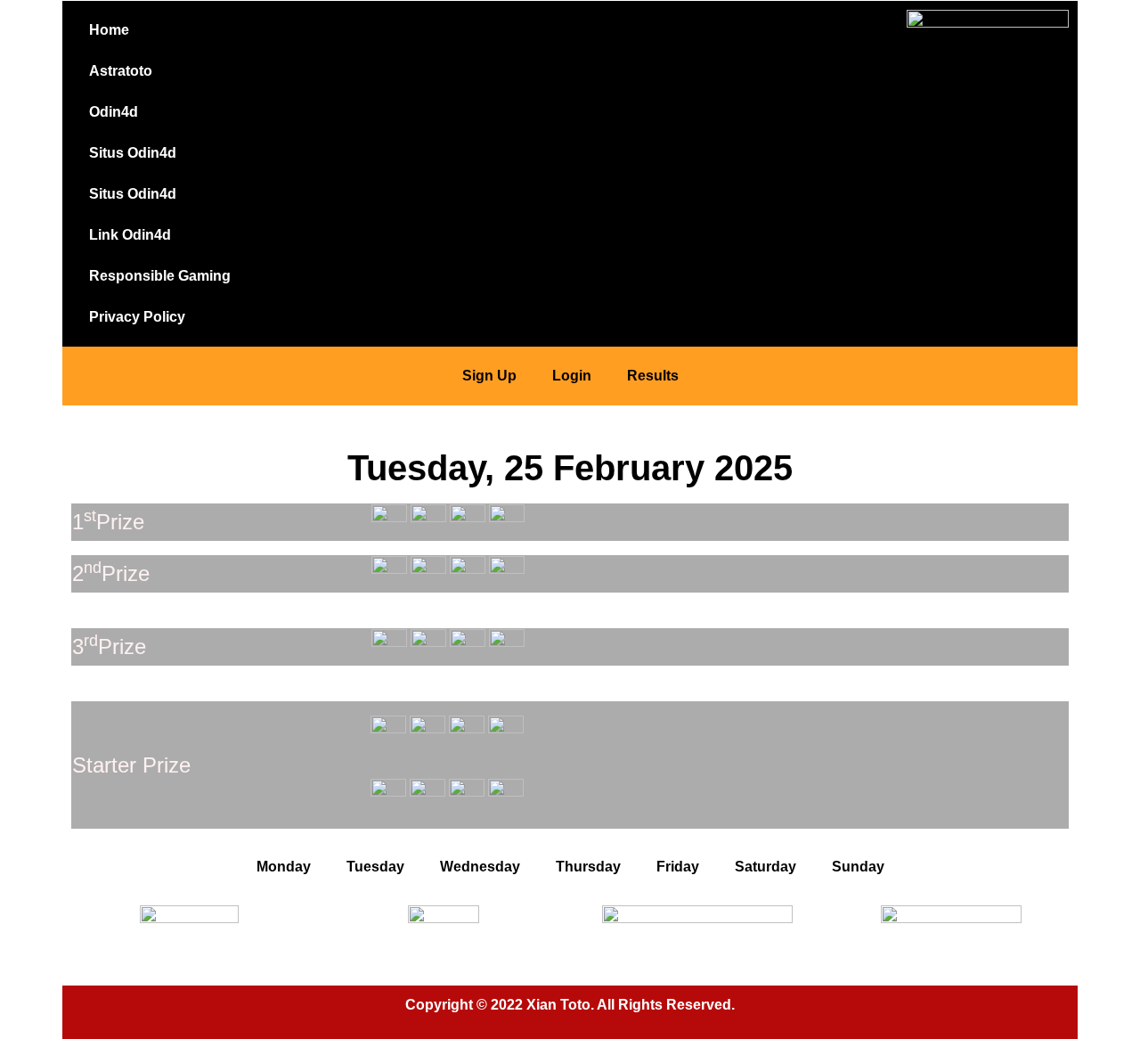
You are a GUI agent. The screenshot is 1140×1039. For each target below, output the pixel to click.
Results (653, 375)
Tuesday (375, 866)
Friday (677, 866)
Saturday (765, 866)
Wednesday (480, 866)
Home (109, 29)
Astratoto (120, 70)
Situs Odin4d (132, 152)
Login (571, 375)
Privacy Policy (137, 316)
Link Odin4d (130, 234)
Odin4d (113, 111)
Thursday (588, 866)
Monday (283, 866)
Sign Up (489, 375)
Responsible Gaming (160, 275)
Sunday (858, 866)
